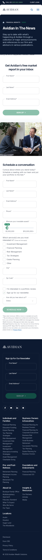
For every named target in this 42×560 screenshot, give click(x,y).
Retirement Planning (10, 472)
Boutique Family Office (11, 492)
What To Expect (8, 502)
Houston (6, 520)
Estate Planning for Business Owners (29, 452)
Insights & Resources (27, 489)
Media (24, 500)
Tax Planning (27, 449)
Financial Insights (13, 22)
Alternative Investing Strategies (10, 453)
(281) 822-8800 (17, 2)
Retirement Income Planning (9, 476)
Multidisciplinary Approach (9, 495)
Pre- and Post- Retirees (9, 466)
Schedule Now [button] (14, 310)
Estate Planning (8, 430)
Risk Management (9, 438)
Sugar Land (7, 523)
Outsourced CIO (28, 474)
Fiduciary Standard (10, 500)
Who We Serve (8, 505)
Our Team (6, 508)
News (24, 22)
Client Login (34, 2)
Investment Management (7, 447)
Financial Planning (9, 425)
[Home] (3, 22)
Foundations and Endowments (29, 466)
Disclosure (6, 537)
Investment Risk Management (8, 442)
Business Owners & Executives (30, 419)
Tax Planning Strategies (7, 434)
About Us (7, 488)
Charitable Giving (9, 460)
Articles (25, 497)
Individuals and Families (9, 419)
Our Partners (27, 494)
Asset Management (10, 457)
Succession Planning (29, 446)
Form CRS (6, 541)
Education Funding (9, 427)
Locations (7, 513)
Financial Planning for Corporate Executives (30, 431)
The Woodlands (8, 526)
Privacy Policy (17, 330)
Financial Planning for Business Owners (30, 426)
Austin (5, 517)
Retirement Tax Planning (8, 481)
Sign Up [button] (20, 112)
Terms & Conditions (10, 550)
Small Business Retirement (27, 442)
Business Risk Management (27, 436)
